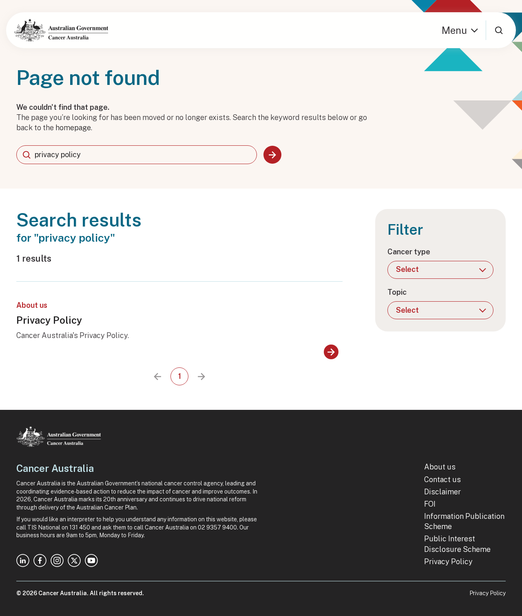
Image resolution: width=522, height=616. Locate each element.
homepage (73, 127)
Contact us (442, 479)
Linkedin (22, 560)
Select (407, 269)
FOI (430, 504)
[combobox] (137, 155)
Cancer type (408, 251)
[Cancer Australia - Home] (61, 30)
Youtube (91, 560)
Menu (454, 30)
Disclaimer (442, 491)
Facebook (39, 560)
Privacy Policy (49, 320)
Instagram (57, 560)
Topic (397, 292)
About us (440, 467)
